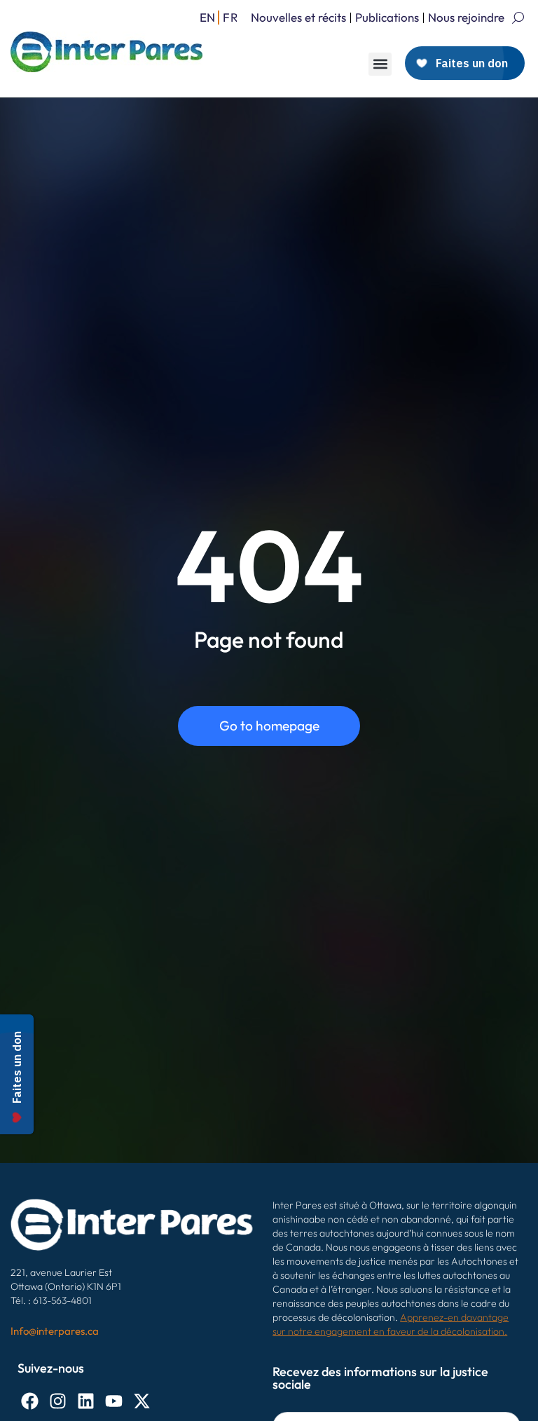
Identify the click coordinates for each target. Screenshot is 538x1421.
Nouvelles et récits (298, 17)
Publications (387, 17)
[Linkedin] (86, 1401)
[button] (380, 64)
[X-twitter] (142, 1401)
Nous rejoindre (466, 17)
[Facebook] (30, 1401)
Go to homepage (269, 725)
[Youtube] (114, 1401)
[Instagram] (58, 1401)
